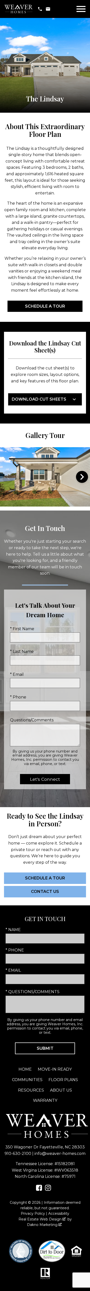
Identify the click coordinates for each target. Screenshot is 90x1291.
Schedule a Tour (45, 306)
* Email (17, 674)
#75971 (69, 1176)
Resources (31, 1090)
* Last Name (22, 651)
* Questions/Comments (33, 991)
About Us (61, 1090)
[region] (45, 477)
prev (8, 477)
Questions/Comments (32, 720)
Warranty (45, 1100)
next (82, 477)
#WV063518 (66, 1170)
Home (25, 1069)
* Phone (18, 697)
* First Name (22, 628)
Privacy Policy (33, 1213)
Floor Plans (63, 1079)
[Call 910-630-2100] (40, 8)
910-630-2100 (17, 1153)
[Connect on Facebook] (39, 1189)
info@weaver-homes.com (60, 1153)
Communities (27, 1079)
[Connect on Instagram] (48, 1189)
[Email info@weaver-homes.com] (48, 8)
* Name (13, 929)
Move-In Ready (55, 1069)
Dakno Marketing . (44, 1224)
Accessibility (58, 1213)
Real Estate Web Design (40, 1219)
